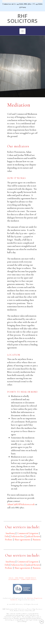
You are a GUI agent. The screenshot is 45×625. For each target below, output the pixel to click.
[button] (22, 31)
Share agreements (22, 539)
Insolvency (10, 533)
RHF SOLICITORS (22, 18)
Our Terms (19, 578)
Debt (7, 536)
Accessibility (14, 579)
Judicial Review (33, 536)
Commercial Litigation (27, 533)
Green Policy (30, 578)
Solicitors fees (17, 536)
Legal (11, 578)
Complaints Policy (29, 579)
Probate (8, 539)
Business (37, 539)
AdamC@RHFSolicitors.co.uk (21, 504)
